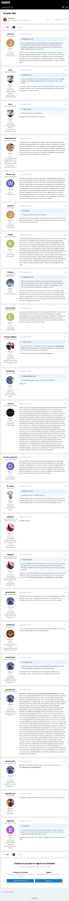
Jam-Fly (10, 404)
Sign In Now (48, 880)
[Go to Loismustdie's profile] (10, 317)
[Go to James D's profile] (10, 43)
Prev (7, 27)
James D (10, 34)
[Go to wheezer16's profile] (10, 183)
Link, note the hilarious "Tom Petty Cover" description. (47, 577)
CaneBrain (10, 625)
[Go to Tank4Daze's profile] (10, 380)
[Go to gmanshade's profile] (10, 601)
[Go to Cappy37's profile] (10, 528)
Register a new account (20, 880)
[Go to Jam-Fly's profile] (10, 413)
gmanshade (10, 592)
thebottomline (10, 138)
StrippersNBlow (10, 337)
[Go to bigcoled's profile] (10, 830)
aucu (10, 70)
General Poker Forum (24, 20)
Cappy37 (10, 517)
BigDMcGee (10, 794)
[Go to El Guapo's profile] (10, 495)
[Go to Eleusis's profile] (5, 19)
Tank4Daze (10, 371)
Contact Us (34, 898)
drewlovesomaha (10, 457)
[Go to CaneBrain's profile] (10, 634)
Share (49, 19)
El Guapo (10, 486)
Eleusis (12, 18)
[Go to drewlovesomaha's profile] (10, 466)
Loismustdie (10, 308)
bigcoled (10, 821)
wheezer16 (10, 174)
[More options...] (64, 34)
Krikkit (10, 235)
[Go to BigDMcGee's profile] (10, 803)
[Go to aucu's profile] (10, 79)
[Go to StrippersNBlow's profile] (10, 346)
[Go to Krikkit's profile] (10, 244)
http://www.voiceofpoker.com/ (32, 767)
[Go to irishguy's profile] (10, 283)
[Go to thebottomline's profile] (10, 147)
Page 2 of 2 (21, 27)
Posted (25, 34)
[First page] (3, 27)
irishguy (10, 272)
